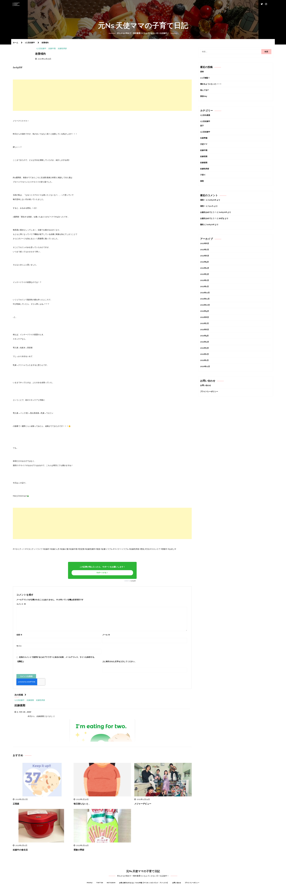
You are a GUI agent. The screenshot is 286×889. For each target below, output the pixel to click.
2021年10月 (205, 305)
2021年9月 (204, 311)
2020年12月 (205, 366)
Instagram (111, 883)
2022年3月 (204, 274)
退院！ (203, 200)
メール (106, 635)
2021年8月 (204, 317)
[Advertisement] (102, 95)
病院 (202, 181)
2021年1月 (204, 360)
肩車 (202, 72)
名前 (19, 635)
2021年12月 (205, 293)
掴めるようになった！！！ (211, 84)
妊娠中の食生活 (20, 850)
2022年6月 (204, 256)
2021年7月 (204, 323)
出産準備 (203, 138)
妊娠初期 (203, 156)
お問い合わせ (205, 385)
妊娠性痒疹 (62, 49)
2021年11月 (205, 299)
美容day (203, 96)
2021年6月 (204, 329)
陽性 (202, 224)
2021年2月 (204, 354)
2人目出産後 (205, 115)
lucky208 (133, 580)
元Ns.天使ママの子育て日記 (143, 25)
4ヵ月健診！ (205, 78)
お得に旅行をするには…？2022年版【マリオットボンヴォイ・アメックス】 (143, 883)
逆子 (202, 126)
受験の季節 (79, 850)
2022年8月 (204, 243)
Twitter (99, 883)
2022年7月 (204, 250)
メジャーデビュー (142, 804)
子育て (203, 175)
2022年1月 (204, 286)
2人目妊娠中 (41, 49)
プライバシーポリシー (209, 391)
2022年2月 (204, 280)
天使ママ (203, 144)
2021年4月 (204, 342)
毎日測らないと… (82, 804)
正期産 (16, 804)
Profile (89, 883)
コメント (21, 604)
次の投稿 (19, 695)
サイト (19, 646)
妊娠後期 (30, 700)
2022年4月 (204, 268)
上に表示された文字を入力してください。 (119, 661)
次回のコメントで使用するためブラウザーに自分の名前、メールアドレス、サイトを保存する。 (57, 657)
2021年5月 (204, 336)
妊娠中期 (52, 49)
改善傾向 (40, 54)
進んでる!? (204, 90)
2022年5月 (204, 262)
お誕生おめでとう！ (208, 212)
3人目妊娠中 (205, 132)
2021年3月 (204, 348)
